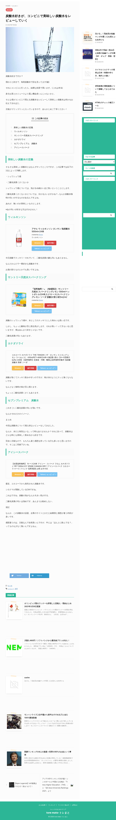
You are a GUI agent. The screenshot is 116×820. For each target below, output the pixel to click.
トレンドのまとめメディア (58, 809)
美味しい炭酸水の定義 (23, 127)
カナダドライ (20, 139)
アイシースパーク (21, 147)
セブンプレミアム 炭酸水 (25, 143)
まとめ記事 (42, 805)
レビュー (11, 589)
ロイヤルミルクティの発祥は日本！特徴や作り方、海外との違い (105, 72)
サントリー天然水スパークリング (28, 135)
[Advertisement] (40, 548)
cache (27, 677)
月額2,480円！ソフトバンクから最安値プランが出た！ (47, 640)
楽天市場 (50, 243)
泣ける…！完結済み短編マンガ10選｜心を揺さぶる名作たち (105, 36)
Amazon (37, 243)
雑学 (16, 589)
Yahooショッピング (41, 248)
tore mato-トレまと (58, 812)
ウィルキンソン (21, 131)
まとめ (10, 586)
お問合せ (74, 805)
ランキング (51, 805)
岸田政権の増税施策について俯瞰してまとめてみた (105, 89)
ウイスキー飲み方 (63, 805)
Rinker (41, 234)
